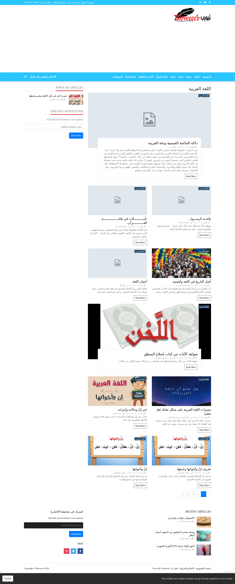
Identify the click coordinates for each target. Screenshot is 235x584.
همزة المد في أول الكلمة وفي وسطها (48, 96)
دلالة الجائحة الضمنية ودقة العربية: (173, 143)
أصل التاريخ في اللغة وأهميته (192, 281)
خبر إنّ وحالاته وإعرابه (132, 409)
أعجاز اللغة (139, 281)
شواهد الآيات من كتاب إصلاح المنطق (171, 354)
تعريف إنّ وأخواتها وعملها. (193, 469)
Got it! (7, 578)
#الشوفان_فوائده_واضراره (181, 518)
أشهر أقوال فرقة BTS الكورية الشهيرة (176, 546)
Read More (191, 176)
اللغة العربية (204, 96)
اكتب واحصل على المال (42, 76)
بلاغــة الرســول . (199, 218)
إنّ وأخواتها (140, 469)
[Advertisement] (117, 48)
